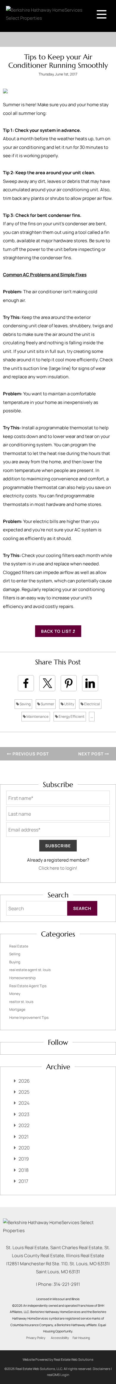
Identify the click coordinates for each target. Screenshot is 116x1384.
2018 (23, 1170)
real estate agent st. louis (30, 969)
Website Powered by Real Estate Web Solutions (58, 1359)
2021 (23, 1136)
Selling (14, 953)
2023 (23, 1114)
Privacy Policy (36, 1338)
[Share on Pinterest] (69, 683)
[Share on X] (47, 683)
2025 (23, 1092)
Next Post (91, 754)
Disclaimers (101, 1368)
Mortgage (17, 1009)
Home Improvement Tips (28, 1017)
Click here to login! (58, 868)
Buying (14, 962)
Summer (47, 703)
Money (14, 993)
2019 (23, 1158)
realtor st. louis (21, 1001)
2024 (23, 1103)
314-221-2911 (67, 1284)
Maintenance (37, 716)
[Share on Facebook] (26, 683)
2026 (24, 1081)
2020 (24, 1147)
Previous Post (30, 754)
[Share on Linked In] (90, 683)
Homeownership (22, 977)
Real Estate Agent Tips (27, 985)
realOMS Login (58, 1374)
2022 (23, 1125)
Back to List (57, 631)
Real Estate (18, 946)
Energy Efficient (71, 716)
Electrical (92, 703)
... (91, 716)
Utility (69, 703)
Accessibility (60, 1338)
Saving (25, 703)
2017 (23, 1181)
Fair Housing (81, 1338)
